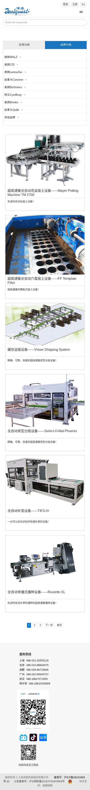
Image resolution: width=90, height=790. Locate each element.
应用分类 (24, 44)
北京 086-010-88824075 (34, 665)
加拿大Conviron (15, 79)
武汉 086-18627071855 (33, 679)
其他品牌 (11, 117)
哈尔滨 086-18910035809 (34, 683)
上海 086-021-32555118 (34, 660)
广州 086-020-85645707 (34, 674)
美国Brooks (13, 102)
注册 (74, 4)
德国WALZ (12, 57)
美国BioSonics (15, 87)
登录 (65, 4)
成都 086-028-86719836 (34, 669)
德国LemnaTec (15, 72)
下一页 (49, 625)
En (83, 4)
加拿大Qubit (13, 109)
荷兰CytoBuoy (15, 94)
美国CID (11, 64)
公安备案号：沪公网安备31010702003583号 (39, 781)
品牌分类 (65, 44)
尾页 (59, 625)
